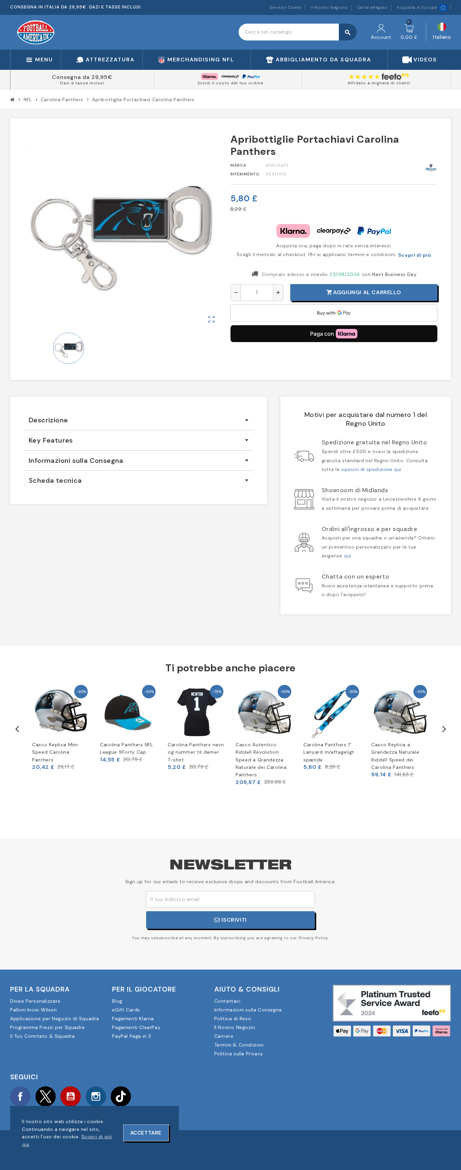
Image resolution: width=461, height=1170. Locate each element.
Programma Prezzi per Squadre (47, 1027)
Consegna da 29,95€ (82, 77)
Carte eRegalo (372, 7)
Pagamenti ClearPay (136, 1027)
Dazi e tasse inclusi (82, 83)
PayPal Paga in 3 (131, 1036)
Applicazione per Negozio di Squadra (54, 1018)
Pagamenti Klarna (133, 1018)
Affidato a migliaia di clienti (379, 83)
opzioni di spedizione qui (371, 469)
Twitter (45, 1096)
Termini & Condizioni (239, 1045)
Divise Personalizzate (35, 1001)
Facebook (20, 1096)
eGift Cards (126, 1010)
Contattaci (227, 1001)
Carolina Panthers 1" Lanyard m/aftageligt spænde (328, 752)
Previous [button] (17, 729)
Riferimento (245, 174)
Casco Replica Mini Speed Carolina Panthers (55, 752)
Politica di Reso (232, 1018)
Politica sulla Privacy (238, 1054)
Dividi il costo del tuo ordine (230, 83)
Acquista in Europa (417, 7)
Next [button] (443, 729)
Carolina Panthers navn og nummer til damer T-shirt (196, 752)
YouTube (70, 1096)
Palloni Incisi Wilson (33, 1010)
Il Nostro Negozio (329, 7)
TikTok (121, 1096)
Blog (117, 1001)
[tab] (138, 420)
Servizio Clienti (286, 7)
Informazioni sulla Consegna (248, 1010)
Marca (238, 165)
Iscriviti (233, 919)
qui (347, 556)
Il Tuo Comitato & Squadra (42, 1036)
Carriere (224, 1036)
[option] (61, 727)
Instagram (96, 1096)
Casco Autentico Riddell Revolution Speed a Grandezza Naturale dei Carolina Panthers (261, 760)
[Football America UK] (36, 32)
